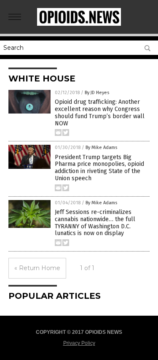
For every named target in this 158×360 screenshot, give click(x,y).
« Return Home (37, 268)
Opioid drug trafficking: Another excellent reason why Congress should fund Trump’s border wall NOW (100, 112)
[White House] (79, 24)
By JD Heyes (97, 92)
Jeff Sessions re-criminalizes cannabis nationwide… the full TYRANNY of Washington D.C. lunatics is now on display (95, 222)
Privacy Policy (79, 343)
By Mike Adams (101, 147)
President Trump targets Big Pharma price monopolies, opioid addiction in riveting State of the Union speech (99, 168)
